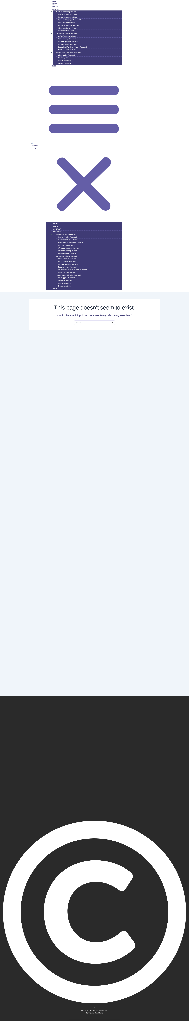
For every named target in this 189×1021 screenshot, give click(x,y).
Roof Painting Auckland (66, 22)
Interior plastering (64, 60)
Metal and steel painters (67, 50)
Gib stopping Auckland (66, 55)
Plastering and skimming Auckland (68, 52)
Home (55, 224)
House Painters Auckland (67, 31)
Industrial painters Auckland (68, 41)
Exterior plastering (64, 63)
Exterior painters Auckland (67, 17)
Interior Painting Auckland (67, 14)
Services (56, 9)
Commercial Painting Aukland (66, 33)
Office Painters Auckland (67, 36)
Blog (54, 66)
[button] (84, 146)
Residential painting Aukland (66, 12)
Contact (57, 229)
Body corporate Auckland (67, 44)
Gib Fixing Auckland (65, 58)
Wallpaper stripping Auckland (69, 25)
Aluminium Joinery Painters (68, 28)
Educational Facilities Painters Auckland (72, 47)
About (56, 226)
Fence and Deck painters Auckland (70, 20)
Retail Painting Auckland (67, 39)
